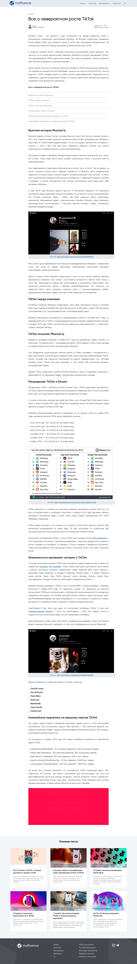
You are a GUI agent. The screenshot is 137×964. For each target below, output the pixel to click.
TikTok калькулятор (86, 945)
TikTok (31, 14)
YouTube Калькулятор (87, 948)
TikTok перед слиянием (39, 100)
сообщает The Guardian (50, 566)
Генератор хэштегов (86, 953)
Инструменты (104, 3)
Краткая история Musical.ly (40, 95)
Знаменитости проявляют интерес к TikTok (48, 116)
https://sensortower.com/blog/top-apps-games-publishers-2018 (75, 502)
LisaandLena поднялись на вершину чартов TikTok (51, 121)
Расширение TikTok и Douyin (41, 111)
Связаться (117, 3)
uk (125, 3)
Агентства (92, 3)
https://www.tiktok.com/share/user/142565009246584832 (75, 256)
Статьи (82, 3)
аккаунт (86, 621)
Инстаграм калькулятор (88, 950)
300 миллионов (100, 538)
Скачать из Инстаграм (87, 956)
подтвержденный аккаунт (40, 611)
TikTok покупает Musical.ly (40, 106)
